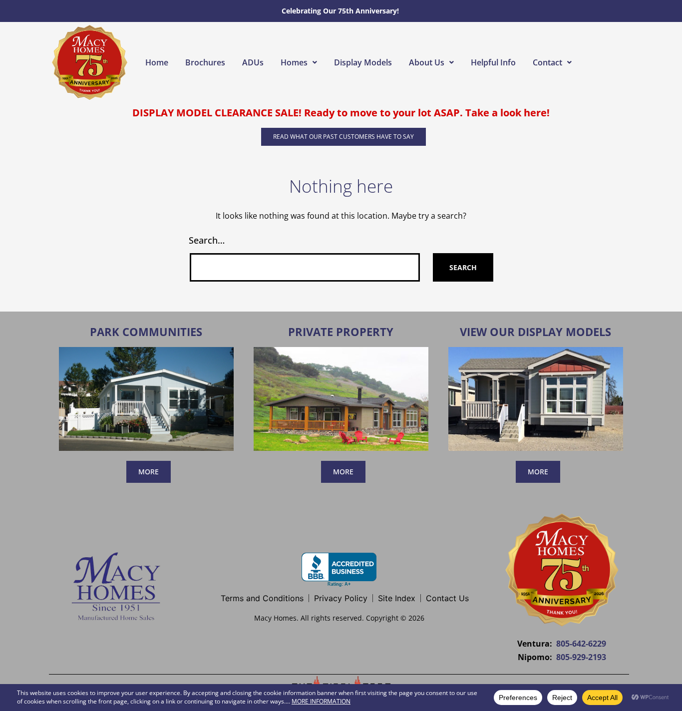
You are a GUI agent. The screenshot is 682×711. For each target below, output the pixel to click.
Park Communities (146, 331)
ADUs (253, 62)
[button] (299, 62)
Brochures (205, 62)
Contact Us (447, 598)
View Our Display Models (535, 331)
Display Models (363, 62)
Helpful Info (493, 62)
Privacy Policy (340, 598)
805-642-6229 (581, 643)
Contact (547, 62)
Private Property (340, 331)
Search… (207, 240)
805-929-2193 (581, 657)
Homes (294, 62)
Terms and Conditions (262, 598)
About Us (426, 62)
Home (156, 62)
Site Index (396, 598)
